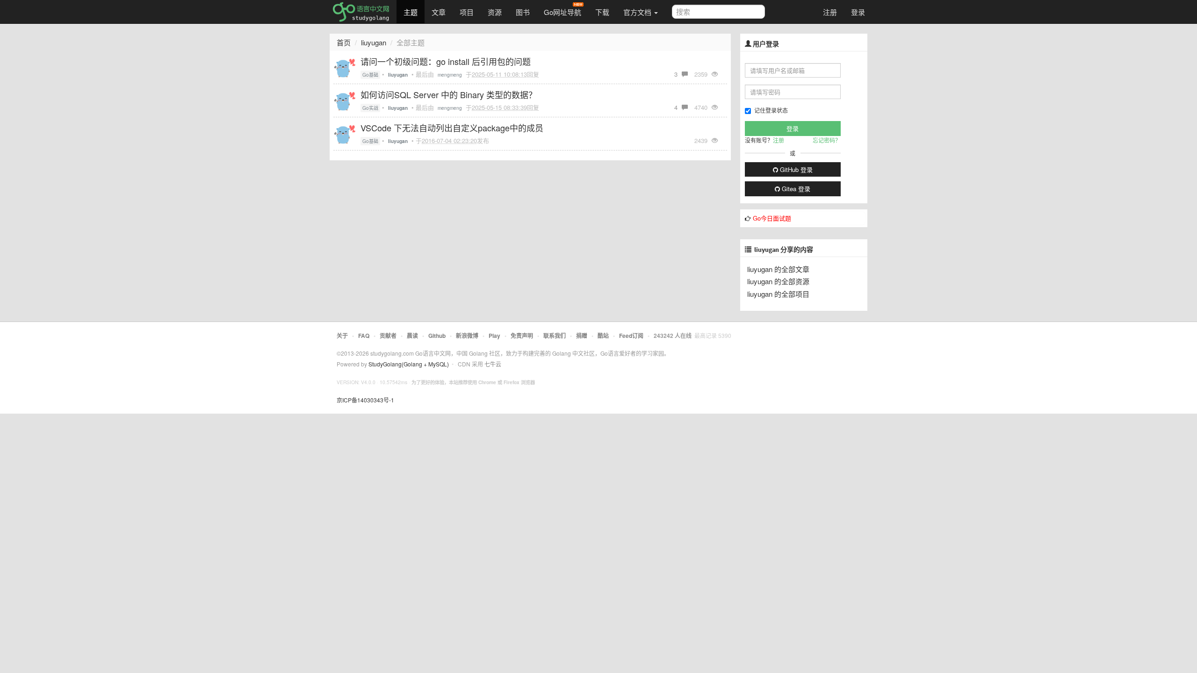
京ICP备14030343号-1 (365, 400)
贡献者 (388, 335)
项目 (467, 12)
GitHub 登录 (795, 169)
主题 (411, 12)
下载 (602, 12)
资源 (495, 12)
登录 (858, 12)
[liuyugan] (344, 66)
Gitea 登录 (795, 188)
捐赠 (581, 335)
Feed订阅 (631, 335)
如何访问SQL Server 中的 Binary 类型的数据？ (449, 94)
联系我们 (554, 335)
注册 (830, 12)
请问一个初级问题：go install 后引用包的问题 (446, 61)
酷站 (603, 335)
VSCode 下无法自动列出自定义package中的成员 (452, 128)
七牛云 (492, 364)
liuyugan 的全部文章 (778, 269)
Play (494, 335)
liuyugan (373, 42)
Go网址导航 (562, 12)
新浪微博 (467, 335)
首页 (344, 42)
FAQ (363, 335)
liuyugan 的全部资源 (778, 281)
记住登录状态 (771, 110)
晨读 (412, 335)
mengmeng (450, 75)
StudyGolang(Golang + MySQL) (408, 364)
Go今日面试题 (772, 218)
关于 (342, 335)
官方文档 (638, 12)
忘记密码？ (827, 140)
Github (437, 335)
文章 (439, 12)
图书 (523, 12)
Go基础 (370, 75)
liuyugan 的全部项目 (778, 294)
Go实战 (370, 108)
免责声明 (522, 335)
